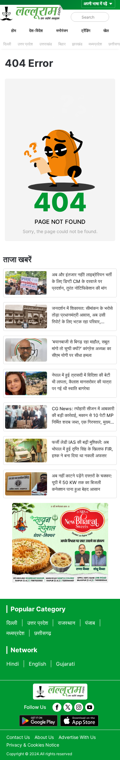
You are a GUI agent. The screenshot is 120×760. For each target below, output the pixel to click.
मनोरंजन (62, 30)
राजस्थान (66, 623)
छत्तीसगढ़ (42, 633)
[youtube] (89, 707)
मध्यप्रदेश (95, 44)
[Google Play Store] (38, 720)
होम (13, 30)
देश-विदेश (36, 30)
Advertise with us (77, 737)
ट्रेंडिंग (85, 30)
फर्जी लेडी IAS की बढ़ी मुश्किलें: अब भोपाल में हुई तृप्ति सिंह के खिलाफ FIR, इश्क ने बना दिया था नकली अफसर (82, 448)
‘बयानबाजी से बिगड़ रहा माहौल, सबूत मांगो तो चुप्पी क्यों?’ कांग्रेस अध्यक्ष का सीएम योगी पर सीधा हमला (81, 348)
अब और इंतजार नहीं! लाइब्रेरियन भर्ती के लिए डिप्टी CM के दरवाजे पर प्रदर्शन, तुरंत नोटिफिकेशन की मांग (82, 281)
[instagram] (78, 707)
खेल (106, 30)
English (37, 664)
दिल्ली (7, 44)
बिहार (62, 44)
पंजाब (90, 623)
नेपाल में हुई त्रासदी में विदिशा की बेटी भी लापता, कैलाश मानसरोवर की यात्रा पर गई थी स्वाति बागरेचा (81, 381)
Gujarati (65, 664)
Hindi (12, 664)
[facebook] (57, 707)
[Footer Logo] (60, 692)
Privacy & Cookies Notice (32, 745)
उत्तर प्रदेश (25, 44)
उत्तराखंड (45, 44)
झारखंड (77, 44)
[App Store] (79, 720)
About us (44, 737)
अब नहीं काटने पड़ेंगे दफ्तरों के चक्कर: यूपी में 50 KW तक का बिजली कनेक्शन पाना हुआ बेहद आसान (82, 482)
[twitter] (67, 707)
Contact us (18, 737)
